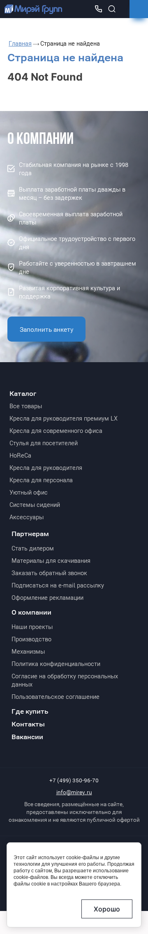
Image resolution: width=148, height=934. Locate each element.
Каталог (22, 393)
